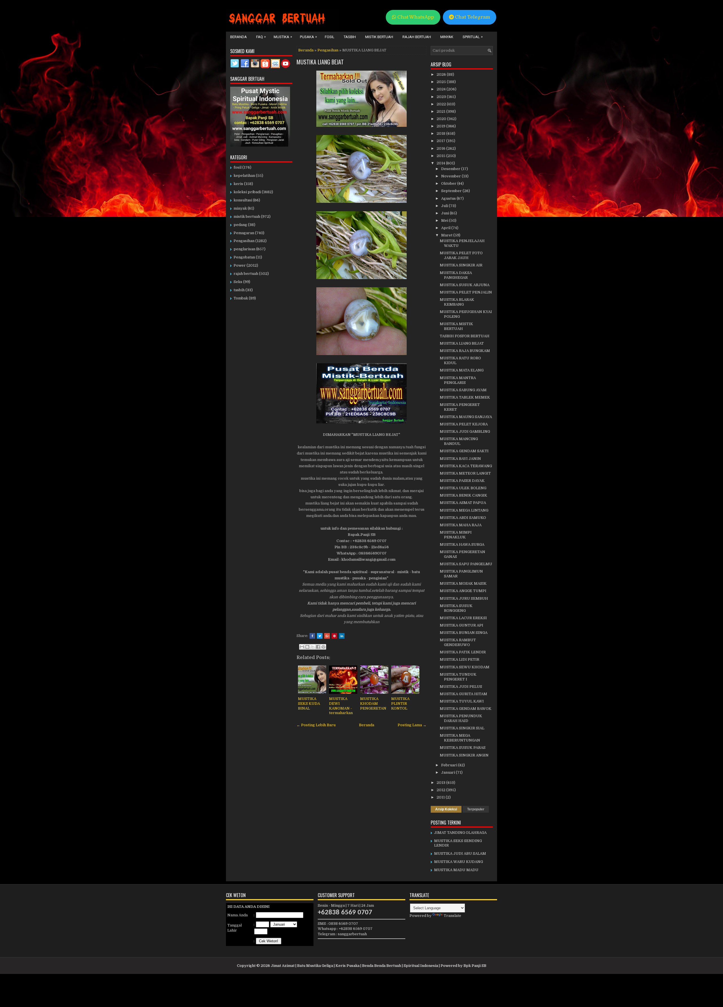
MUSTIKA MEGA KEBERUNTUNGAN (460, 737)
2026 (442, 74)
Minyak (446, 37)
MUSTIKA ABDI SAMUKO (463, 518)
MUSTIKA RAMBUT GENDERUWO (458, 642)
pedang (240, 225)
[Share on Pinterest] (334, 636)
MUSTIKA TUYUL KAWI (462, 701)
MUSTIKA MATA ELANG (462, 370)
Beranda (238, 37)
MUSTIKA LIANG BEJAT (320, 62)
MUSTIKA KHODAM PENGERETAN (373, 703)
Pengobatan (244, 257)
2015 (441, 156)
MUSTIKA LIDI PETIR (459, 659)
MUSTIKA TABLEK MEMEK (465, 397)
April (446, 228)
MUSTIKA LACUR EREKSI (463, 618)
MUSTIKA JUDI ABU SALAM (460, 853)
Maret (447, 235)
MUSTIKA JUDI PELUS (461, 686)
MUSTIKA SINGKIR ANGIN (464, 755)
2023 (442, 97)
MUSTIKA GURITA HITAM (463, 694)
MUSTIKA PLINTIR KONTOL (400, 703)
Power (240, 265)
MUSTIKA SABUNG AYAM (463, 390)
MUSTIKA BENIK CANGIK (463, 495)
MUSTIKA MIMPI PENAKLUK (456, 534)
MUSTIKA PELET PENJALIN (466, 292)
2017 (441, 141)
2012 (441, 790)
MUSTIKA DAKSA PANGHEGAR (456, 275)
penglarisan (244, 249)
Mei (445, 220)
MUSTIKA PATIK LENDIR (463, 652)
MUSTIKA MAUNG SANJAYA (466, 417)
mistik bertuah (247, 216)
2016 (441, 148)
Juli (445, 206)
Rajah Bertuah (416, 37)
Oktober (449, 183)
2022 (442, 104)
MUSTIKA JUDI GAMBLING (465, 431)
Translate (452, 916)
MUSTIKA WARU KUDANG (458, 862)
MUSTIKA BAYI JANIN (460, 458)
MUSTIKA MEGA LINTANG (464, 510)
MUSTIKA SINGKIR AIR (461, 265)
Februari (449, 765)
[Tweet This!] (320, 636)
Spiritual (473, 36)
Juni (445, 213)
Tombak (241, 298)
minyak (240, 208)
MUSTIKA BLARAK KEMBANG (457, 301)
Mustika (283, 36)
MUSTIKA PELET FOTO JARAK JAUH (461, 255)
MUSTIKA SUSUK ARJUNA (464, 285)
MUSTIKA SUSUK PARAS (462, 747)
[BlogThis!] (307, 647)
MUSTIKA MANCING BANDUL (459, 441)
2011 (441, 797)
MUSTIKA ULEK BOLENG (463, 488)
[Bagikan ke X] (312, 647)
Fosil (329, 37)
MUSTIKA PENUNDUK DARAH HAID (461, 718)
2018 (441, 133)
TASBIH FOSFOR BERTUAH (464, 336)
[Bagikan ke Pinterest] (323, 647)
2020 (442, 119)
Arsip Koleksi (446, 809)
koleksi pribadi (247, 192)
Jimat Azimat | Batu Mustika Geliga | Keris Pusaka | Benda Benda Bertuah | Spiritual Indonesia (354, 965)
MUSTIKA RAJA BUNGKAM (465, 351)
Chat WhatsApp (415, 17)
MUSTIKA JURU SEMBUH (464, 598)
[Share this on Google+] (327, 636)
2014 (441, 163)
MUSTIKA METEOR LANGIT (465, 473)
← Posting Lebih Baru (316, 725)
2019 (441, 126)
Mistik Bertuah (379, 37)
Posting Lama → (412, 725)
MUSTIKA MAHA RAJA (461, 525)
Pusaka (308, 36)
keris (238, 184)
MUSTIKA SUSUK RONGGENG (456, 608)
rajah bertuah (246, 273)
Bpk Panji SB (474, 965)
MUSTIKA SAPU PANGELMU (466, 564)
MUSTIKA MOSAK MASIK (463, 583)
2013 (441, 782)
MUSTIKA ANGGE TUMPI (463, 591)
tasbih (239, 290)
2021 (441, 111)
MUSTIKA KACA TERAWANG (466, 466)
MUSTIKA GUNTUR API (461, 625)
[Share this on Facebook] (312, 636)
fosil (237, 167)
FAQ (261, 36)
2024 (442, 89)
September (452, 191)
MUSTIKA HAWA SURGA (462, 544)
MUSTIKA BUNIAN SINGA (463, 632)
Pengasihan (327, 50)
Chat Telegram (472, 17)
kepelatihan (244, 175)
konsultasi (243, 200)
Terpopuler (475, 809)
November (451, 176)
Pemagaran (244, 233)
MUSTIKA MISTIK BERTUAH (456, 326)
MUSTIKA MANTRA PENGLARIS (458, 380)
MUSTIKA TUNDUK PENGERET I (458, 676)
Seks (238, 282)
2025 (442, 82)
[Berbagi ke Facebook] (318, 647)
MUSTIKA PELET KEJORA (464, 424)
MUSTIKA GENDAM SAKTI (464, 451)
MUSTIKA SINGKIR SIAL (462, 728)
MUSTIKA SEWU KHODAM (464, 667)
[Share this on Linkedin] (342, 636)
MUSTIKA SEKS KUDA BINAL (309, 703)
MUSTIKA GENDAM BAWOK (465, 708)
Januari (448, 772)
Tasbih (350, 37)
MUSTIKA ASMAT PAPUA (463, 503)
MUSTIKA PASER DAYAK (462, 481)
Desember (451, 169)
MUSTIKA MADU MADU (456, 870)
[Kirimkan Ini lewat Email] (302, 647)
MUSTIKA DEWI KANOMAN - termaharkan (341, 706)
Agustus (449, 198)
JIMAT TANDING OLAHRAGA (460, 832)
